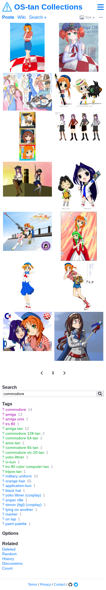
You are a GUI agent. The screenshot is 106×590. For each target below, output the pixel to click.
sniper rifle (14, 500)
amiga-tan (14, 428)
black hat (13, 490)
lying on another (19, 509)
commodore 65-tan (21, 447)
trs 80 (10, 424)
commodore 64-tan (21, 438)
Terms (32, 584)
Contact (59, 584)
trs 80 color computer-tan (27, 466)
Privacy (45, 584)
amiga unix (14, 419)
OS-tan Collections (48, 7)
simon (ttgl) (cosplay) (23, 504)
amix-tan (12, 443)
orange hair (15, 481)
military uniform (18, 476)
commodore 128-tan (22, 433)
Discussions (12, 563)
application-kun (18, 485)
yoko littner (14, 457)
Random (9, 554)
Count (7, 568)
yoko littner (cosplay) (23, 495)
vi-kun (10, 462)
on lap (10, 519)
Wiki (21, 17)
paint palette (16, 523)
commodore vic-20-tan (24, 452)
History (8, 559)
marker (11, 514)
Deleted (8, 549)
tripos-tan (13, 471)
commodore (15, 409)
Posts (8, 17)
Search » (37, 17)
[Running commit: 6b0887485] (70, 584)
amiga (10, 414)
